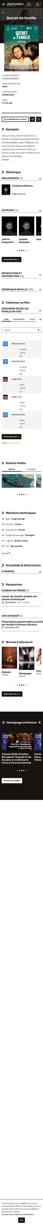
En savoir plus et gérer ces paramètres (18, 1214)
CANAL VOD (16, 379)
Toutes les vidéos (12, 781)
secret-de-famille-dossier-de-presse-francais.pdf (20, 598)
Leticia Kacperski (8, 241)
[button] (31, 477)
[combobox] (21, 330)
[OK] (21, 1220)
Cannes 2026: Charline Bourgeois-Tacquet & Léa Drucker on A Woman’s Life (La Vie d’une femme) (16, 758)
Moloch (6, 672)
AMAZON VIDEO (18, 344)
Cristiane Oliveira (10, 78)
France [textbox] (7, 330)
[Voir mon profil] (38, 4)
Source (5, 443)
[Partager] (32, 119)
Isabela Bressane (24, 241)
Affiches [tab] (31, 469)
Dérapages (25, 673)
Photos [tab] (11, 469)
